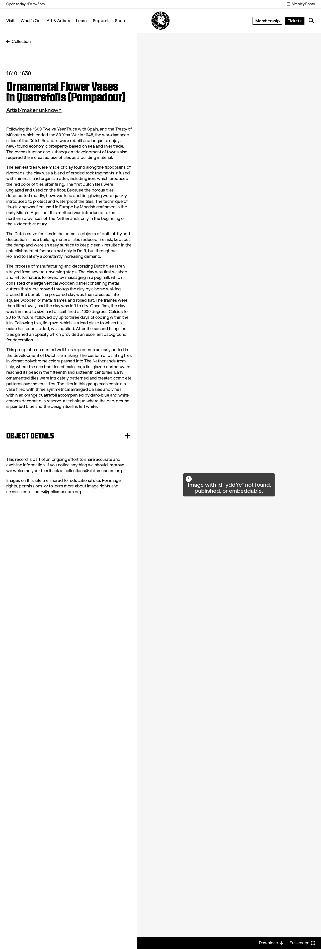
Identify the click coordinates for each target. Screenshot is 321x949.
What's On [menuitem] (30, 20)
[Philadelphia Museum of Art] (160, 21)
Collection (21, 41)
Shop (120, 20)
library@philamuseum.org (57, 491)
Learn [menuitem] (81, 20)
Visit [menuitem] (10, 20)
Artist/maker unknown (34, 110)
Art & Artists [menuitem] (58, 20)
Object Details (30, 435)
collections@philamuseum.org (93, 470)
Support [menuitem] (101, 20)
